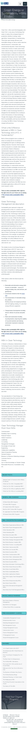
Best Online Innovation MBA (10, 535)
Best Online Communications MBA (11, 554)
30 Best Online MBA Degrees (10, 502)
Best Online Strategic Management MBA (13, 540)
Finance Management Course (10, 632)
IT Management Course (9, 635)
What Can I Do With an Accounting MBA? (13, 491)
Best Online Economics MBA (10, 552)
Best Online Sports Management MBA (12, 559)
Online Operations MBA (9, 530)
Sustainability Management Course (11, 618)
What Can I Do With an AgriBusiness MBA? (14, 488)
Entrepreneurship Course (9, 620)
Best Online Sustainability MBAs (11, 571)
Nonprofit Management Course (10, 637)
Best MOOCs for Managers (9, 604)
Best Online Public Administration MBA (12, 557)
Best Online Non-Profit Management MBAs (13, 589)
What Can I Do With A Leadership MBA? (13, 486)
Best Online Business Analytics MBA (12, 542)
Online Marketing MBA (8, 532)
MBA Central (5, 3)
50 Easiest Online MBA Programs (11, 514)
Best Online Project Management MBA (12, 527)
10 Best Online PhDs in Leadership (11, 607)
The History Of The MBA (9, 686)
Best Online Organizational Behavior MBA (13, 525)
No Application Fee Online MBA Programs (13, 512)
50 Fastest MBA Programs (9, 504)
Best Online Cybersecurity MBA (11, 547)
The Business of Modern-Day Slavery (12, 672)
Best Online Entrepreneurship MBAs (12, 580)
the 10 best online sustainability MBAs (13, 195)
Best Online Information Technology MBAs (13, 564)
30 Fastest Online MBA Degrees (11, 507)
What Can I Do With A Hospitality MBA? (13, 484)
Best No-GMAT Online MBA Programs (12, 509)
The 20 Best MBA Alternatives (10, 661)
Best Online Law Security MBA (10, 549)
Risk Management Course (9, 625)
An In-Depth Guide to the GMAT (11, 648)
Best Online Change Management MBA (13, 537)
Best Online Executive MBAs (10, 562)
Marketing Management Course (11, 623)
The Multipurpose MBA (9, 679)
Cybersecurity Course (8, 630)
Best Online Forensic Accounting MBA (12, 544)
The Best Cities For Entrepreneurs (11, 659)
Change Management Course (10, 627)
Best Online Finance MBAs (9, 583)
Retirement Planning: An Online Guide (12, 677)
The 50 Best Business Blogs (10, 674)
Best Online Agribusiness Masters (11, 574)
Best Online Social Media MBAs (11, 569)
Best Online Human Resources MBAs (12, 567)
